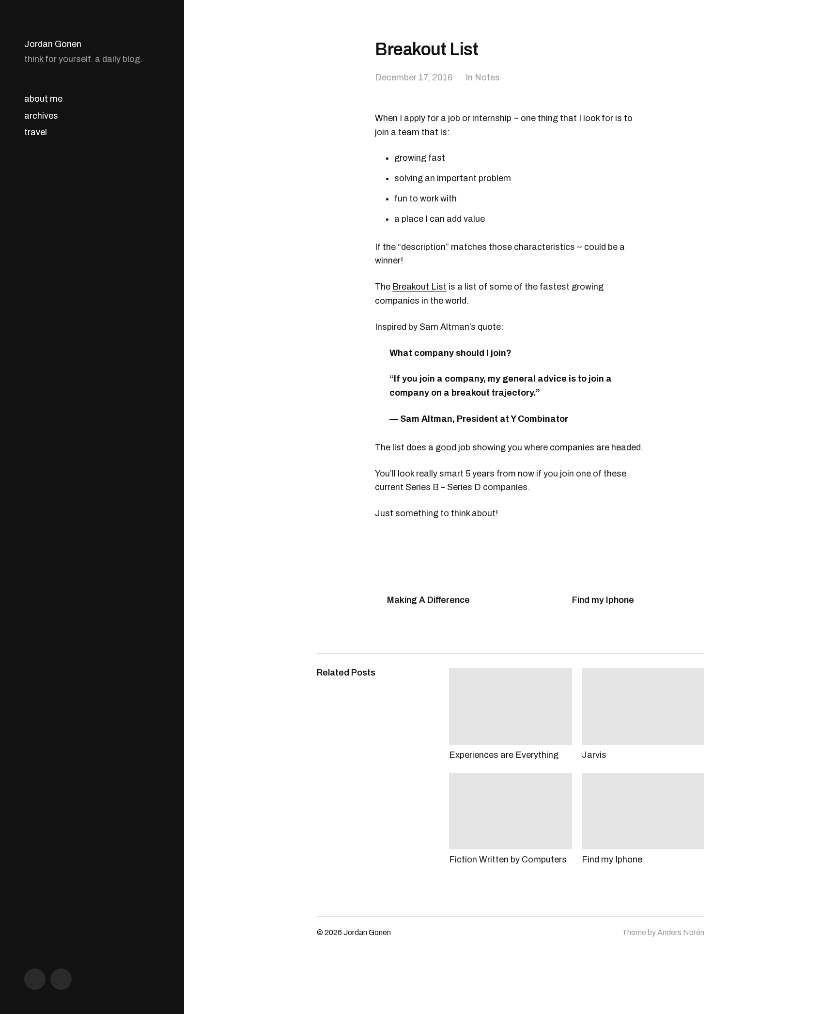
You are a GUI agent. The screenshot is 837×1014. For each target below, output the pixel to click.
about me (43, 99)
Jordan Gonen (52, 44)
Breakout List (419, 287)
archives (41, 116)
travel (35, 132)
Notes (487, 77)
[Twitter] (61, 979)
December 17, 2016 (413, 77)
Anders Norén (680, 932)
